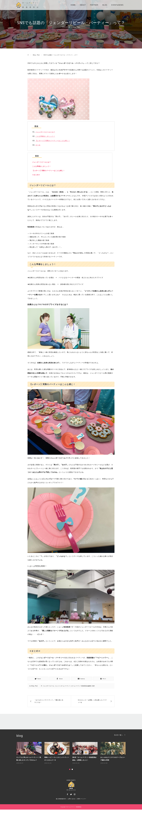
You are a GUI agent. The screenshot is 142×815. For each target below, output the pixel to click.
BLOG (104, 5)
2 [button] (72, 769)
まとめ (37, 145)
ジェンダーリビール (48, 686)
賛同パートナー (81, 798)
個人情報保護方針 (61, 798)
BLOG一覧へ (118, 735)
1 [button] (69, 769)
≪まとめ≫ (36, 175)
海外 (93, 686)
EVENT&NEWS (117, 5)
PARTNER (94, 5)
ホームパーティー (66, 686)
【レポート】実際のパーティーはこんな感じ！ (52, 140)
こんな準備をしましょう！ (45, 136)
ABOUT (83, 5)
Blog (74, 27)
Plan (78, 27)
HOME (73, 5)
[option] (72, 753)
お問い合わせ (71, 798)
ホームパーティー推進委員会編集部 (81, 686)
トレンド (57, 686)
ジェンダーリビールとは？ (45, 132)
